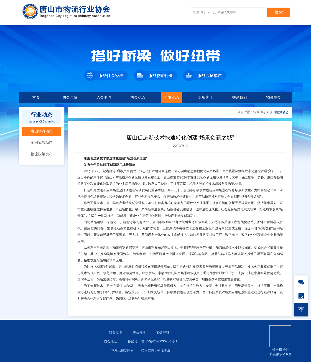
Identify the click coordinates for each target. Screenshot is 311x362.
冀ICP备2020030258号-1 (158, 341)
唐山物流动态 (42, 131)
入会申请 (104, 97)
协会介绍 (70, 97)
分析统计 (205, 97)
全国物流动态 (42, 143)
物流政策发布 (42, 154)
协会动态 (137, 97)
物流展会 (273, 97)
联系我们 (239, 97)
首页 (36, 97)
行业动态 (171, 97)
